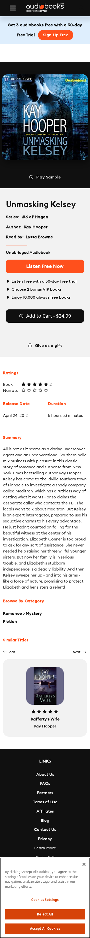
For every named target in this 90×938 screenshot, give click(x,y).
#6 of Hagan (35, 217)
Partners (45, 793)
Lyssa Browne (39, 237)
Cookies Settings (44, 899)
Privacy (45, 839)
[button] (9, 652)
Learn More (45, 848)
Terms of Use (45, 802)
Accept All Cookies (45, 928)
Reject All (45, 914)
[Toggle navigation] (13, 8)
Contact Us (45, 830)
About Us (45, 775)
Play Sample (48, 177)
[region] (45, 897)
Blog (45, 821)
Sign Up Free (55, 35)
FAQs (45, 784)
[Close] (84, 864)
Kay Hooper (36, 227)
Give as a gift (48, 345)
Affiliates (45, 811)
